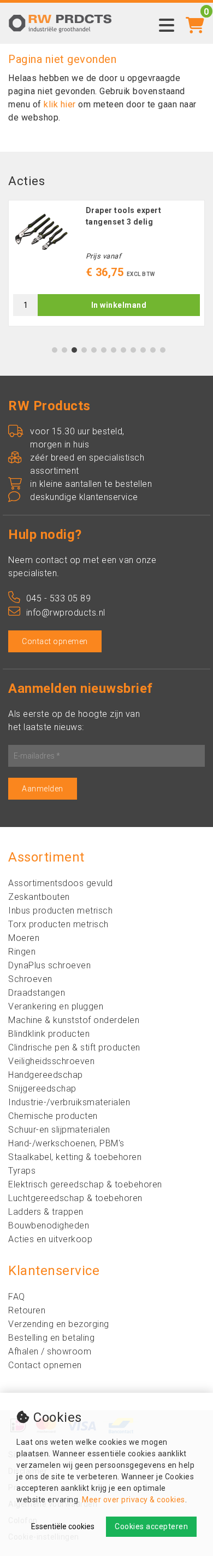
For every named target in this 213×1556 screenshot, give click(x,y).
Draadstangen (36, 992)
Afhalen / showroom (49, 1351)
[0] (195, 18)
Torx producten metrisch (58, 924)
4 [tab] (84, 350)
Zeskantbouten (39, 897)
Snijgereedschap (42, 1088)
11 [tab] (153, 350)
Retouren (26, 1310)
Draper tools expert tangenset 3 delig (124, 216)
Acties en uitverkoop (50, 1239)
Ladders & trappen (46, 1212)
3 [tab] (74, 350)
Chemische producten (53, 1116)
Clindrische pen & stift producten (74, 1047)
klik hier (60, 104)
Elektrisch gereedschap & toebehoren (85, 1184)
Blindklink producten (49, 1034)
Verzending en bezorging (58, 1324)
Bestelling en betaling (51, 1338)
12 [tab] (162, 350)
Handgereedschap (45, 1075)
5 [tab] (94, 350)
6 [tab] (104, 350)
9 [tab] (133, 350)
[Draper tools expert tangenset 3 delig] (41, 232)
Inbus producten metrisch (60, 910)
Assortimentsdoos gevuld (60, 883)
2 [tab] (64, 350)
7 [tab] (113, 350)
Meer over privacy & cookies (133, 1499)
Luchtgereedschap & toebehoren (75, 1198)
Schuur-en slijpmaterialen (59, 1129)
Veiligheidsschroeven (51, 1061)
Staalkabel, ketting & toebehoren (74, 1157)
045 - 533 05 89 (58, 598)
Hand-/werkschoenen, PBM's (66, 1143)
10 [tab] (143, 350)
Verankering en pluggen (55, 1006)
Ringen (22, 951)
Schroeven (30, 979)
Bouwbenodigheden (48, 1225)
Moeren (23, 938)
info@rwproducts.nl (65, 612)
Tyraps (22, 1170)
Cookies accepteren (151, 1526)
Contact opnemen (55, 641)
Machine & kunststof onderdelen (73, 1020)
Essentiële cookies (62, 1526)
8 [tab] (123, 350)
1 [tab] (54, 350)
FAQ (16, 1296)
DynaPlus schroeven (49, 965)
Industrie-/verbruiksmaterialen (69, 1102)
